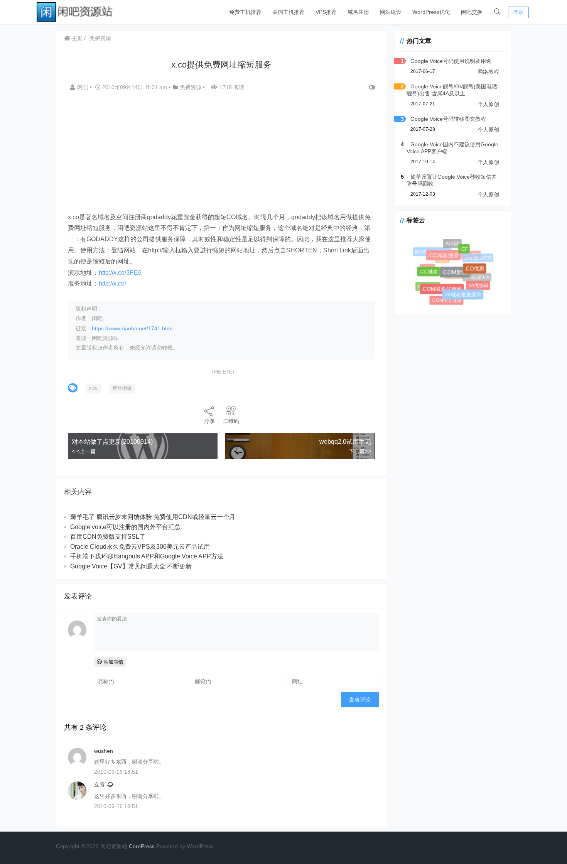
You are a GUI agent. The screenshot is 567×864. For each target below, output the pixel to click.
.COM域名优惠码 (444, 291)
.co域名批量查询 (464, 296)
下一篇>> (360, 451)
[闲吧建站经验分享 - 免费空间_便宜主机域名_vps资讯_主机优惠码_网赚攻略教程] (75, 11)
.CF (466, 251)
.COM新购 (458, 275)
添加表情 (112, 662)
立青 (99, 784)
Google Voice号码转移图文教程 (448, 119)
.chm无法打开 (477, 257)
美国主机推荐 (288, 12)
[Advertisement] (227, 158)
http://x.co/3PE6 (120, 272)
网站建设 (391, 12)
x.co (93, 388)
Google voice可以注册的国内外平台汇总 (125, 527)
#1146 (426, 266)
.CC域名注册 (446, 258)
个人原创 (488, 104)
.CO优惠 (476, 271)
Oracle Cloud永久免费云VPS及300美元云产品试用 (140, 546)
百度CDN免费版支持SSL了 (107, 536)
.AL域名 (452, 243)
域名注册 (358, 12)
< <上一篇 (84, 451)
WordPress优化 (431, 12)
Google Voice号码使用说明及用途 (450, 61)
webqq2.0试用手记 (345, 441)
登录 (518, 12)
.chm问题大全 (475, 275)
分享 (209, 421)
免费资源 (100, 38)
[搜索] (497, 11)
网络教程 (488, 72)
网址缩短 (122, 388)
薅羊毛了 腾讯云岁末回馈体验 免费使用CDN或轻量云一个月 (152, 517)
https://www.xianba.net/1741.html (132, 328)
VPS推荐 (326, 12)
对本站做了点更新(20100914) (112, 441)
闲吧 (83, 87)
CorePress (142, 846)
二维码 (231, 421)
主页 (76, 38)
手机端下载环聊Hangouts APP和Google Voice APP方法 (146, 556)
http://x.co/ (112, 283)
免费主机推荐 (245, 12)
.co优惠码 (478, 286)
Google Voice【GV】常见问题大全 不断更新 (131, 566)
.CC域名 (430, 274)
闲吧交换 (472, 12)
